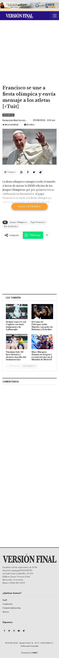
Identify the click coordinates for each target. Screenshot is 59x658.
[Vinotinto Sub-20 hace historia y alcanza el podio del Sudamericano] (17, 341)
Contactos (7, 604)
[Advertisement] (29, 53)
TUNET (34, 653)
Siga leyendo (29, 206)
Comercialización (11, 608)
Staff (4, 600)
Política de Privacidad (29, 646)
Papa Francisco (38, 222)
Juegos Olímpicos (18, 222)
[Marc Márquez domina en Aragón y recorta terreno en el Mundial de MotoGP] (42, 341)
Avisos (5, 612)
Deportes (8, 115)
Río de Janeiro (11, 226)
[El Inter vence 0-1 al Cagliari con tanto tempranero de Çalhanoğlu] (17, 311)
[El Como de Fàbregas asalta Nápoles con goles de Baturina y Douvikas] (42, 311)
